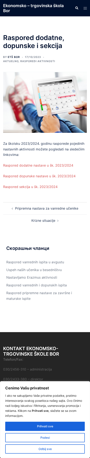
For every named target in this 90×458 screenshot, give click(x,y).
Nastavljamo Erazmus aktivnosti (31, 277)
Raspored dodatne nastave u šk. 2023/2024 (38, 165)
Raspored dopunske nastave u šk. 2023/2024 (39, 176)
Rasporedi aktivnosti (37, 61)
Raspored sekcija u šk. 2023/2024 (30, 187)
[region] (45, 419)
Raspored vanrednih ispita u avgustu (35, 262)
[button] (76, 8)
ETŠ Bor (14, 57)
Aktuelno (10, 61)
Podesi (45, 437)
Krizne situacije (43, 220)
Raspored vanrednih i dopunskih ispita (36, 285)
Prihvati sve (45, 426)
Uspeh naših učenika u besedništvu (34, 270)
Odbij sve (45, 449)
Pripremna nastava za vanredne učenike (46, 208)
